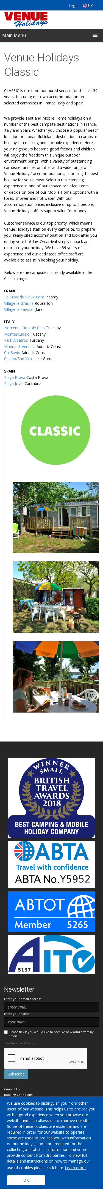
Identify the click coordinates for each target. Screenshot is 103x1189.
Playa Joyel (13, 383)
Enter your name (16, 1014)
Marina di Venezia (19, 346)
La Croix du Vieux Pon (23, 297)
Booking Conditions (18, 1095)
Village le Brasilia (19, 303)
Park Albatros (16, 340)
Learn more (75, 1167)
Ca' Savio (12, 352)
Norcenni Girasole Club (24, 327)
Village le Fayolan (19, 309)
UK (90, 5)
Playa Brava (14, 377)
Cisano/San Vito (18, 358)
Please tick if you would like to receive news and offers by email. (51, 1034)
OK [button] (26, 1180)
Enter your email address (22, 999)
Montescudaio (17, 334)
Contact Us (12, 1089)
